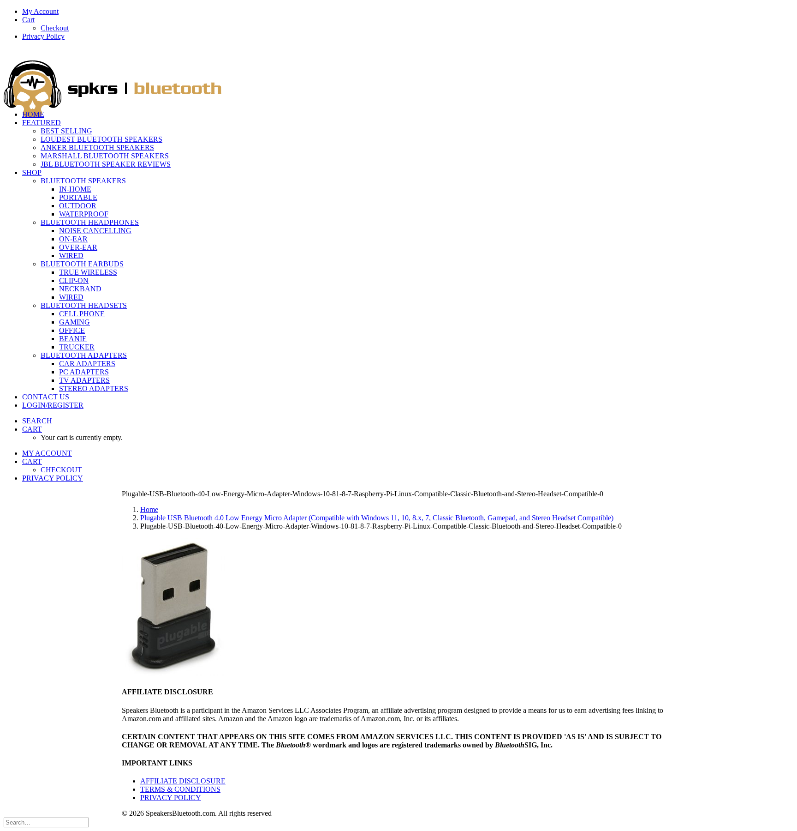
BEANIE (73, 339)
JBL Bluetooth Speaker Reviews (106, 164)
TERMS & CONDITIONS (180, 789)
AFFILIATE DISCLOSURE (183, 781)
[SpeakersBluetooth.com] (398, 75)
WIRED (71, 255)
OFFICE (72, 330)
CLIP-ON (74, 280)
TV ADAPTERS (84, 380)
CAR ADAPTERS (87, 363)
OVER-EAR (78, 247)
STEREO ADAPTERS (93, 388)
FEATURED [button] (41, 122)
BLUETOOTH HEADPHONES (90, 222)
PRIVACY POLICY (170, 797)
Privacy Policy (43, 36)
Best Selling (66, 131)
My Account (40, 11)
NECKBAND (80, 289)
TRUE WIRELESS (88, 272)
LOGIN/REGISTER (52, 405)
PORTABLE (78, 197)
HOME (33, 114)
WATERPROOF (83, 214)
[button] (37, 421)
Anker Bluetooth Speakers (97, 147)
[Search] (46, 822)
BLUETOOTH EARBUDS (82, 264)
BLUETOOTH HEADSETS (84, 305)
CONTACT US (45, 397)
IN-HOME (75, 189)
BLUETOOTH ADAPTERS (84, 355)
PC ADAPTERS (84, 372)
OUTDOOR (77, 206)
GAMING (74, 322)
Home (149, 509)
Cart (28, 20)
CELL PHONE (82, 314)
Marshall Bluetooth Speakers (105, 156)
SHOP (32, 172)
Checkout (55, 28)
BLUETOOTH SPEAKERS (83, 181)
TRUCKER (77, 347)
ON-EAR (73, 239)
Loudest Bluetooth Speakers (101, 139)
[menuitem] (407, 11)
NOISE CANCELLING (95, 231)
